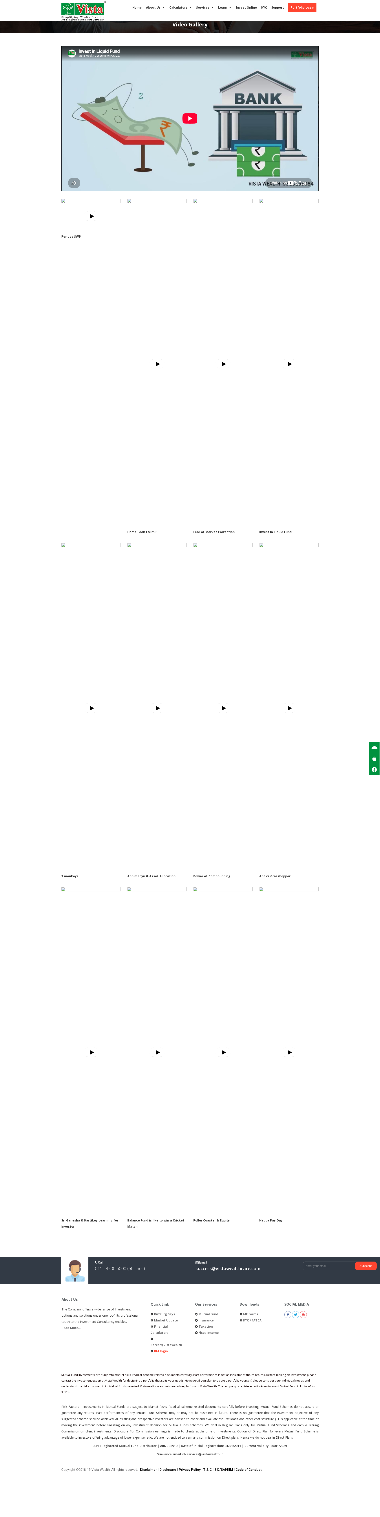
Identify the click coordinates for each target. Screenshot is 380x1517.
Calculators (178, 7)
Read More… (71, 1328)
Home (137, 7)
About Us (153, 7)
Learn (222, 7)
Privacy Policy (190, 1470)
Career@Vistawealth (166, 1345)
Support (277, 7)
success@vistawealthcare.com (227, 1268)
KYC (264, 7)
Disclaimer (148, 1470)
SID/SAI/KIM (223, 1470)
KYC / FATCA (252, 1320)
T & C (207, 1470)
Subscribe (366, 1266)
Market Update (166, 1320)
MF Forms (250, 1314)
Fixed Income (209, 1332)
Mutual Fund (208, 1314)
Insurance (206, 1320)
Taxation (206, 1326)
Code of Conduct (249, 1470)
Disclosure (167, 1470)
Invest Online (246, 7)
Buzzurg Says (164, 1314)
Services (202, 7)
